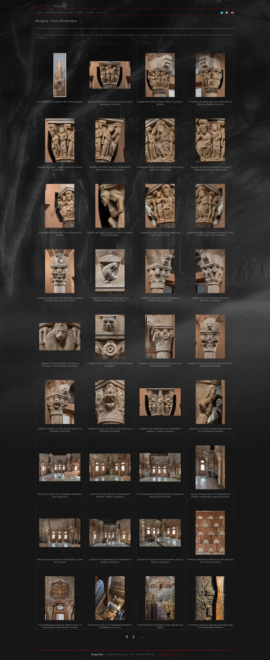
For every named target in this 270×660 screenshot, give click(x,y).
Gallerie (50, 12)
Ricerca (101, 12)
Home (40, 12)
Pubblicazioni (65, 12)
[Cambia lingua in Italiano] (227, 12)
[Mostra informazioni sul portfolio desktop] (222, 12)
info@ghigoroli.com (168, 654)
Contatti (90, 12)
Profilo (79, 12)
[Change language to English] (232, 12)
